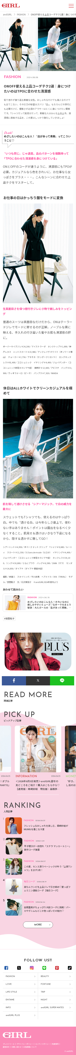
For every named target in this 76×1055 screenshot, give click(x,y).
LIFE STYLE (11, 992)
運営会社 (6, 1047)
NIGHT (44, 1000)
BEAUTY (45, 976)
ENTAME (10, 1000)
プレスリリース (8, 1044)
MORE (38, 925)
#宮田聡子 (9, 618)
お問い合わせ (16, 1047)
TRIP (43, 992)
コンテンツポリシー (42, 1044)
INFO (8, 1008)
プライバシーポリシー (24, 1044)
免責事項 (55, 1044)
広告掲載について (30, 1047)
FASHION (10, 976)
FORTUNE (46, 984)
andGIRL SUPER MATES (52, 1008)
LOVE (9, 984)
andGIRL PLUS (13, 1015)
